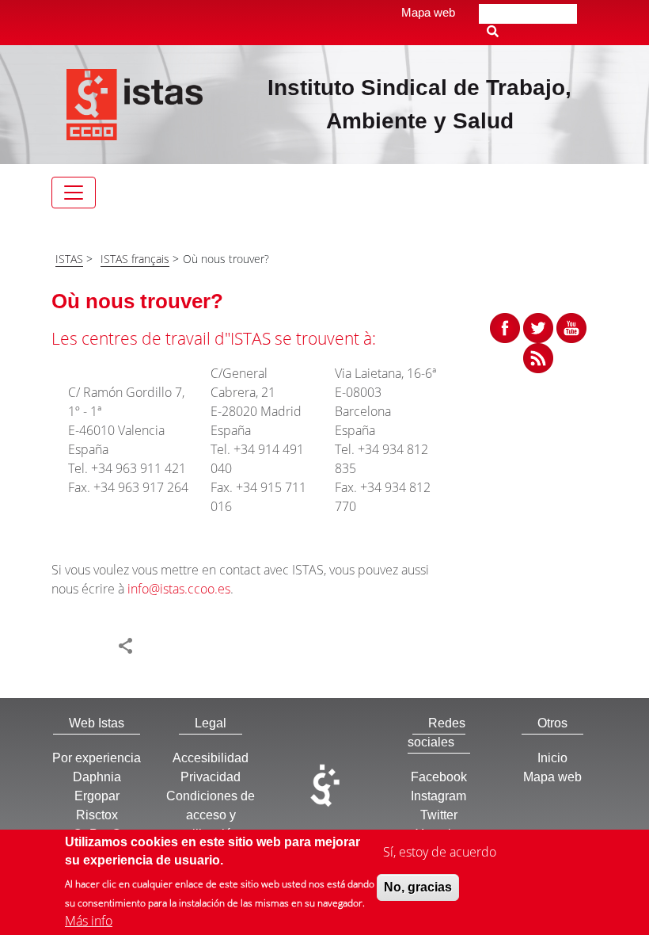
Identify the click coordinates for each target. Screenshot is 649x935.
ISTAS (69, 258)
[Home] (134, 103)
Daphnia (97, 777)
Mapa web (428, 12)
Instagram (438, 796)
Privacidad (210, 777)
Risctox (97, 815)
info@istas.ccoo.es (178, 588)
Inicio (552, 758)
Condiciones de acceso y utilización (210, 815)
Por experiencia (96, 758)
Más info (88, 920)
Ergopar (97, 796)
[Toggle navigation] (73, 192)
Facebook (439, 777)
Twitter (438, 815)
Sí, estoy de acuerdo (439, 852)
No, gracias (418, 887)
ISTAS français (135, 258)
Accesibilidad (211, 758)
